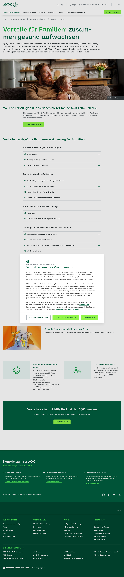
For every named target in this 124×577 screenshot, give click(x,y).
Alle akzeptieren (89, 317)
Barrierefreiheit (74, 309)
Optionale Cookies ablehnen (65, 317)
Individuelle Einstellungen (38, 317)
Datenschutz (84, 305)
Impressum (60, 309)
